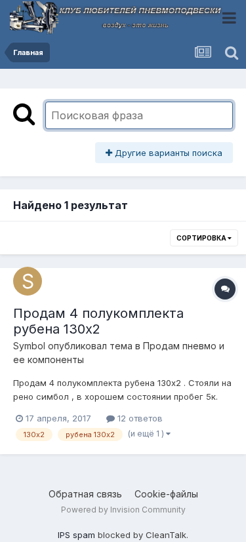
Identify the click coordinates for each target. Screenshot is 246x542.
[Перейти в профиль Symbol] (27, 281)
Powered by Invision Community (123, 509)
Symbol (29, 345)
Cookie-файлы (166, 493)
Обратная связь (85, 493)
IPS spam (76, 535)
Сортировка (202, 238)
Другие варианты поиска (167, 152)
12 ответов (139, 418)
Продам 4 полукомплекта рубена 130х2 (98, 321)
